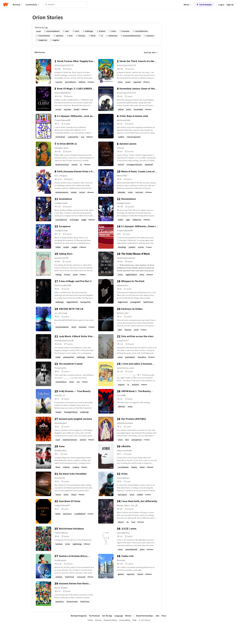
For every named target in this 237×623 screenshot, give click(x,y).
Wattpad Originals (79, 616)
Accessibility (124, 620)
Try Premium (205, 4)
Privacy (98, 620)
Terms (90, 620)
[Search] (46, 4)
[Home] (5, 4)
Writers (128, 616)
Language (118, 616)
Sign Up (230, 4)
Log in (221, 4)
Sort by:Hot (150, 52)
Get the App (107, 616)
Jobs (157, 616)
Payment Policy (110, 620)
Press (164, 616)
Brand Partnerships (144, 616)
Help (134, 620)
